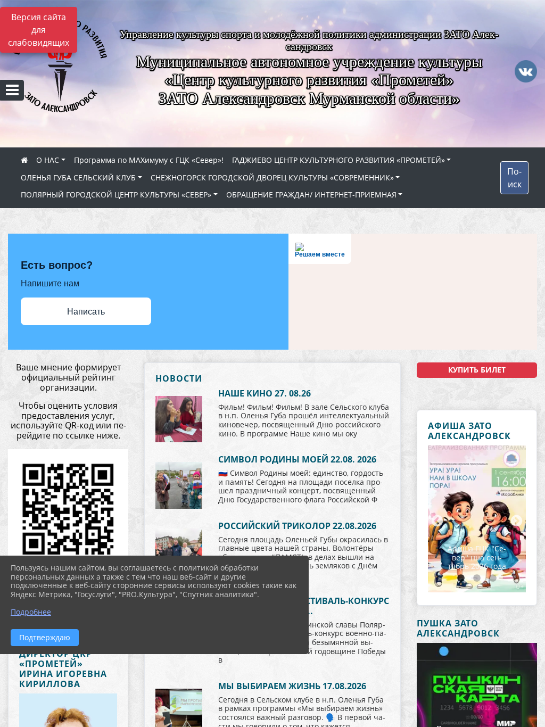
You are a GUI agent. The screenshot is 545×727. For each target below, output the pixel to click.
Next (515, 520)
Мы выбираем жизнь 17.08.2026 (292, 686)
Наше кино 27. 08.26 (264, 393)
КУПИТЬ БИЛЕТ (477, 370)
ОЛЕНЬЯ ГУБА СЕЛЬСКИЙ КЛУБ (78, 177)
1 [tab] (461, 578)
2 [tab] (477, 578)
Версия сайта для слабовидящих (38, 29)
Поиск (514, 178)
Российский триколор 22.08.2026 (297, 526)
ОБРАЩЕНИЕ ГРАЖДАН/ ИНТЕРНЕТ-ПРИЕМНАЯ (311, 194)
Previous (436, 520)
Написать (86, 311)
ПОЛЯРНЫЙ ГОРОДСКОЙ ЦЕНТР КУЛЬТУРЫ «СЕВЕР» (116, 194)
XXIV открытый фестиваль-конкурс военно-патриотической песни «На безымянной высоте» (477, 544)
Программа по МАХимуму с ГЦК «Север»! (149, 160)
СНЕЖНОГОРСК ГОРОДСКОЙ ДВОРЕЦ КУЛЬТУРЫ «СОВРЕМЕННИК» (272, 177)
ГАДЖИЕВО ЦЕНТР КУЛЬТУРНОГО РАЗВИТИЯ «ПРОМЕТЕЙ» (338, 160)
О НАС (47, 160)
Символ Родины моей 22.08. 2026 (297, 459)
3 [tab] (493, 578)
